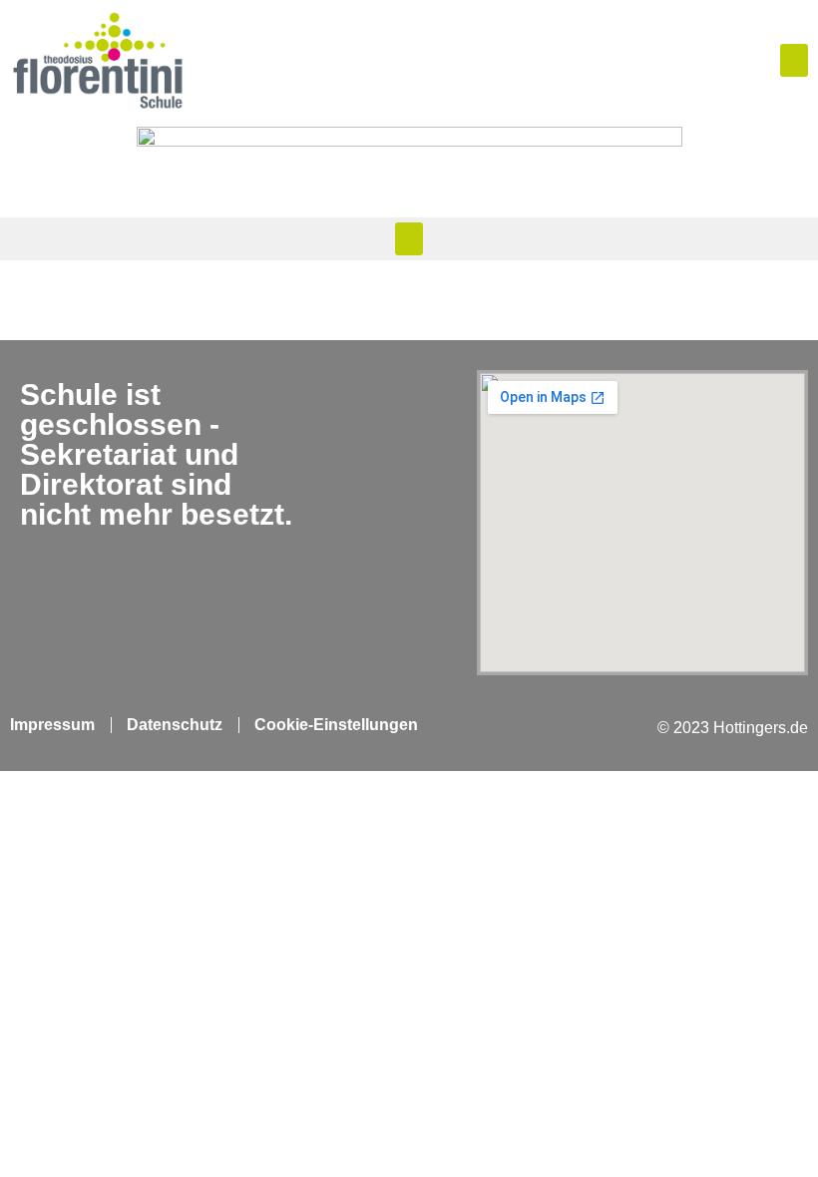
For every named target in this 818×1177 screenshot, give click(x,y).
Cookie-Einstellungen (336, 724)
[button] (794, 60)
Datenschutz (174, 724)
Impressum (52, 724)
